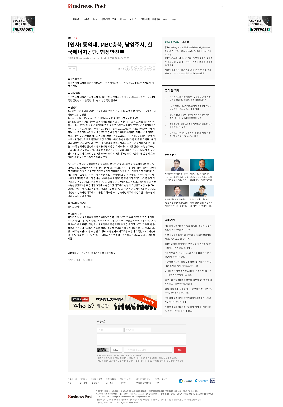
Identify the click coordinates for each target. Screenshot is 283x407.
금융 (114, 19)
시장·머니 (122, 19)
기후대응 (85, 19)
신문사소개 (74, 379)
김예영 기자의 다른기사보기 (80, 259)
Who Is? (95, 19)
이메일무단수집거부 (144, 382)
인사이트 (156, 19)
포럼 (72, 382)
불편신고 (97, 382)
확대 (70, 68)
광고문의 (84, 382)
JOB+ (164, 19)
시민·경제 (134, 19)
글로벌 (76, 19)
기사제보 (126, 382)
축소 (74, 68)
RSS (157, 382)
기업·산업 (105, 19)
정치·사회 (145, 19)
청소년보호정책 (128, 379)
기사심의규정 (98, 379)
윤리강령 (85, 379)
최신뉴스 (173, 19)
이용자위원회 (113, 379)
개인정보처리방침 (145, 379)
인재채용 (111, 382)
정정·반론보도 (161, 379)
